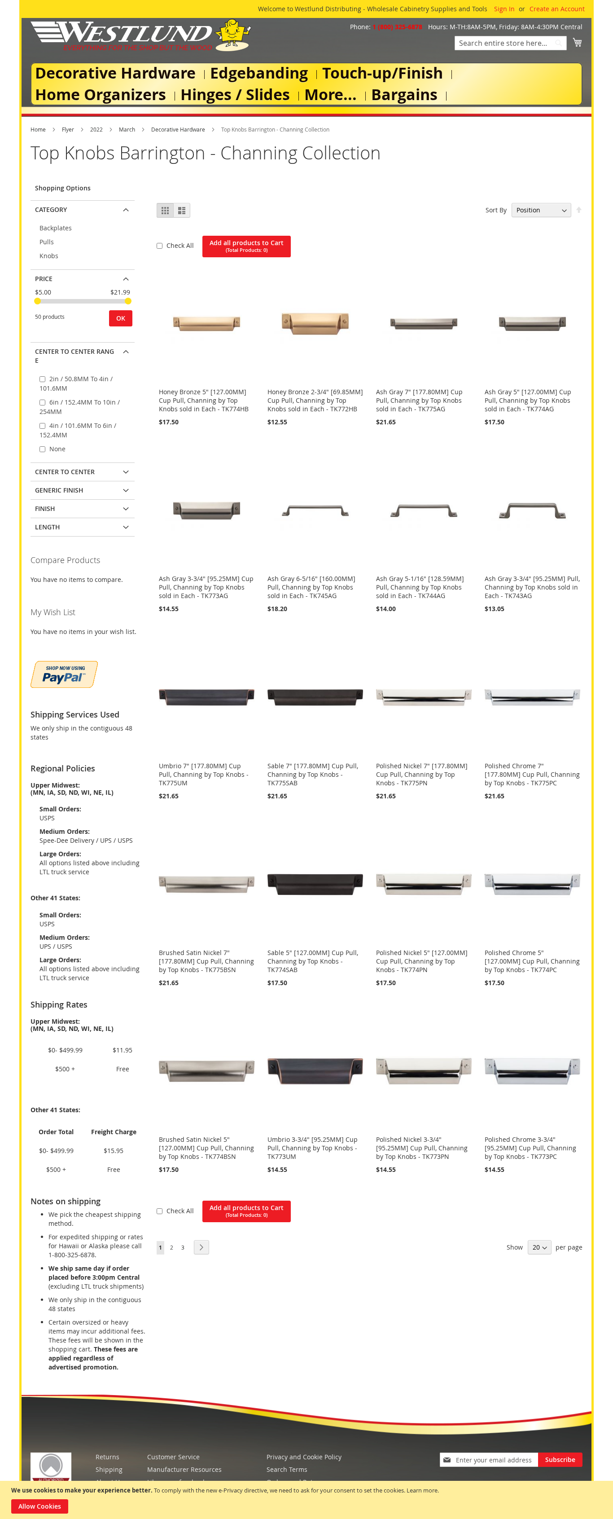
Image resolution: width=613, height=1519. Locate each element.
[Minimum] (37, 301)
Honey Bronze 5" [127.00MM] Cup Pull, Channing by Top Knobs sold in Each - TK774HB (204, 400)
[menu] (306, 84)
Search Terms (287, 1469)
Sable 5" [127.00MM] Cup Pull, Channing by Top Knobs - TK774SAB (312, 961)
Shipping (109, 1469)
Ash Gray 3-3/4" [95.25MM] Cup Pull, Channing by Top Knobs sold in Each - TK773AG (206, 587)
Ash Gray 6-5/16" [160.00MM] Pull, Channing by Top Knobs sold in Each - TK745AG (311, 587)
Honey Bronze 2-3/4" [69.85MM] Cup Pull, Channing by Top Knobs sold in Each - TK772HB (315, 400)
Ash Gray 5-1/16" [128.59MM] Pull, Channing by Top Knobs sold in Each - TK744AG (420, 587)
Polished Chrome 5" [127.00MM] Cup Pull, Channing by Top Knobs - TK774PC (532, 961)
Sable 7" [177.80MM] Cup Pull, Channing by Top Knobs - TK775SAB (312, 774)
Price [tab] (44, 278)
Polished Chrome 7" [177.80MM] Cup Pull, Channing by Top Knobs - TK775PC (532, 774)
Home (39, 129)
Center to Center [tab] (65, 471)
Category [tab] (51, 209)
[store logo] (141, 35)
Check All (181, 245)
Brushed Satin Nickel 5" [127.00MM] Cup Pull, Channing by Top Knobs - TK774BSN (206, 1148)
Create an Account (557, 8)
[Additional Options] (64, 673)
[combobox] (511, 43)
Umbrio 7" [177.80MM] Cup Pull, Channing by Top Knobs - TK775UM (204, 774)
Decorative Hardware (178, 129)
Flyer (68, 129)
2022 (97, 129)
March (127, 129)
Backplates (55, 228)
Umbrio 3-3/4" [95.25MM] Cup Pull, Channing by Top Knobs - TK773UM (312, 1148)
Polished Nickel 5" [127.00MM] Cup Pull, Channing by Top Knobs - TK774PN (422, 961)
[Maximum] (128, 301)
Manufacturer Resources (184, 1469)
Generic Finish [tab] (59, 490)
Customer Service (173, 1457)
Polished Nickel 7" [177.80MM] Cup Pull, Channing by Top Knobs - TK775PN (422, 774)
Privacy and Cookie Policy (304, 1457)
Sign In (504, 8)
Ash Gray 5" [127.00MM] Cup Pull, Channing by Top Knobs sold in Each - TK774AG (528, 400)
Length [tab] (47, 527)
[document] (307, 1500)
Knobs (48, 255)
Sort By (496, 210)
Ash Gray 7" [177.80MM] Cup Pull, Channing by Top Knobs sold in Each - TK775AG (419, 400)
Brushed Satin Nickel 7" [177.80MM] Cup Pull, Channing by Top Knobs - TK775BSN (206, 961)
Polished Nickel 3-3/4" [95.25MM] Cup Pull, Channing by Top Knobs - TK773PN (422, 1148)
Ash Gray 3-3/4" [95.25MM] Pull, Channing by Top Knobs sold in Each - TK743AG (532, 587)
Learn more (422, 1490)
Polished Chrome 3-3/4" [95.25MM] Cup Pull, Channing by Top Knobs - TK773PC (530, 1148)
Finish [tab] (45, 508)
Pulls (46, 242)
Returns (107, 1457)
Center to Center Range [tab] (74, 356)
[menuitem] (117, 73)
